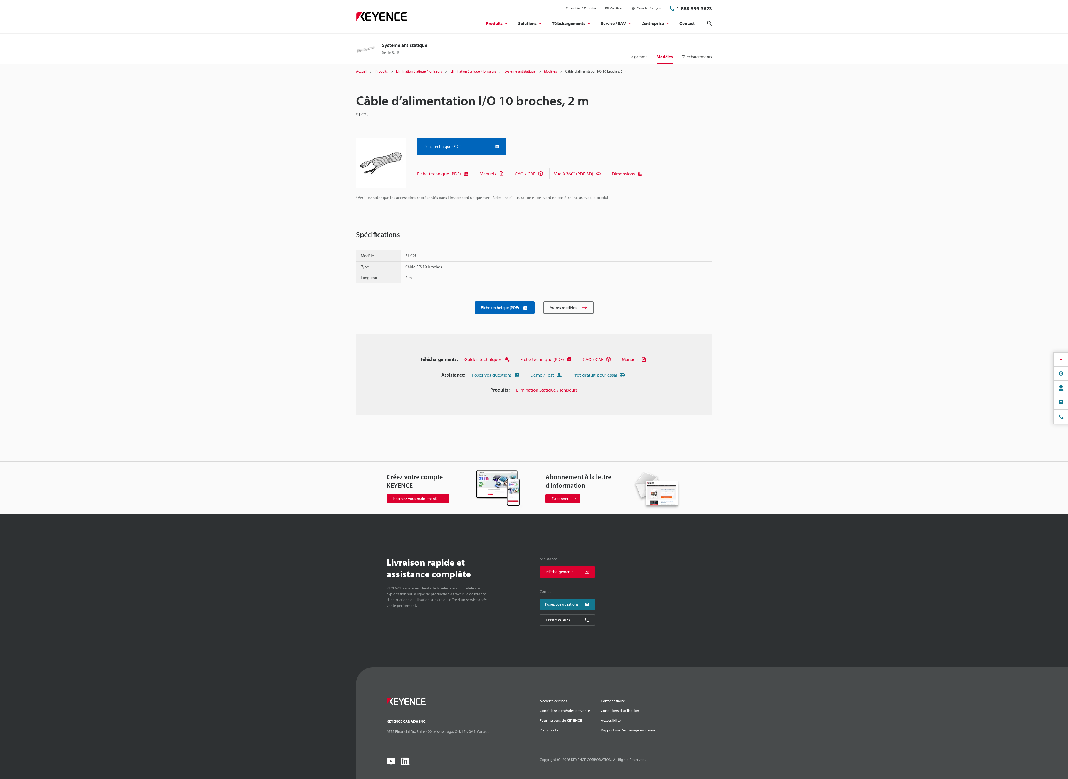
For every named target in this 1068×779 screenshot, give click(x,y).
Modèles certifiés (553, 700)
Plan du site (549, 730)
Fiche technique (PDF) (439, 173)
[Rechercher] (709, 23)
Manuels (487, 173)
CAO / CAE (525, 173)
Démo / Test (542, 375)
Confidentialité (613, 700)
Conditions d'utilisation (620, 710)
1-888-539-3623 (694, 8)
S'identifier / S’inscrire (581, 8)
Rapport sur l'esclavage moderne (628, 730)
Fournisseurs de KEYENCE (561, 720)
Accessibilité (611, 720)
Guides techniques (483, 359)
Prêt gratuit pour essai (595, 375)
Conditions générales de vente (565, 710)
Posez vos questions (492, 375)
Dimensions (623, 173)
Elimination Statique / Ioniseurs (547, 390)
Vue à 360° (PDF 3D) (573, 173)
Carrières (616, 8)
